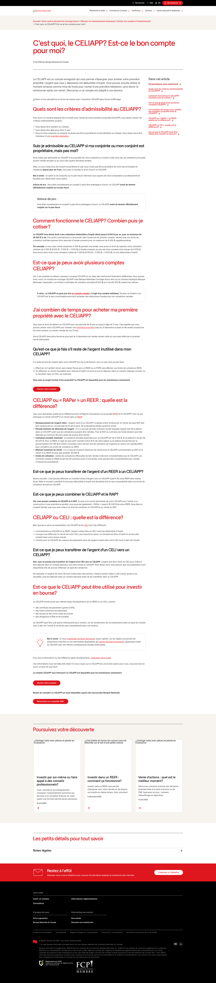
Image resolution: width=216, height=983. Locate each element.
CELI (86, 525)
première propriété (85, 328)
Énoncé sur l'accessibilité (112, 932)
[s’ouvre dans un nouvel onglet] (56, 963)
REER (80, 417)
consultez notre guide (101, 658)
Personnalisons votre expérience (163, 84)
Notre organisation (40, 918)
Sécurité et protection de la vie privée (141, 932)
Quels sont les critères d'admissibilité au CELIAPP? (165, 90)
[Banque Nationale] (42, 11)
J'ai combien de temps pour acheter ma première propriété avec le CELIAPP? (165, 111)
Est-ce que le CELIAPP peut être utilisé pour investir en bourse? (163, 133)
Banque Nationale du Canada (44, 922)
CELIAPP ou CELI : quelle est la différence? (162, 126)
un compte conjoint (81, 294)
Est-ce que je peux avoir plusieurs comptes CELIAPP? (163, 104)
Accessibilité (61, 932)
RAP (115, 414)
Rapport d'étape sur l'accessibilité (84, 932)
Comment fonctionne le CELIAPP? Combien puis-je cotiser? (163, 97)
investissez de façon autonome (81, 639)
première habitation (60, 136)
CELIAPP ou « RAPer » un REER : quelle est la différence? (162, 119)
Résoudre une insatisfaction (82, 922)
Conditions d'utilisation (42, 932)
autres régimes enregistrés (111, 642)
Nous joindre (76, 918)
